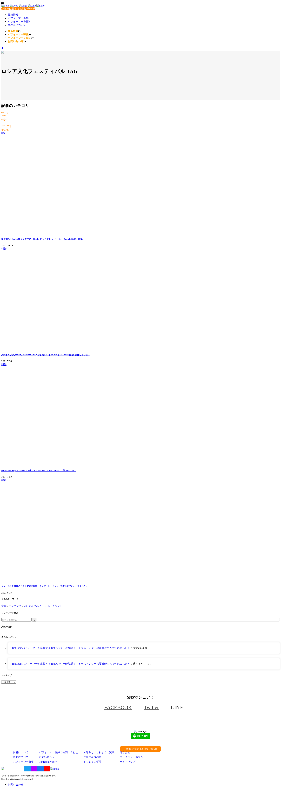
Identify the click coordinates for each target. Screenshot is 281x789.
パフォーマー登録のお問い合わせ (58, 752)
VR (25, 606)
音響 (4, 606)
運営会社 (125, 752)
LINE (177, 707)
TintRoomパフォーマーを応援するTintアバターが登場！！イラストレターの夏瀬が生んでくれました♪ (70, 648)
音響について (21, 752)
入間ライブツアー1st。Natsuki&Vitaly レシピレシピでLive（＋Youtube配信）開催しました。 (45, 354)
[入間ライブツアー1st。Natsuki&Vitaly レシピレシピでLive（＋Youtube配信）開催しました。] (140, 300)
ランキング (15, 606)
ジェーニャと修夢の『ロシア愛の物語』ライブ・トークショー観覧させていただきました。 (44, 586)
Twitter (151, 707)
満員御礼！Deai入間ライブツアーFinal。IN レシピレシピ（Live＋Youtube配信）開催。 (42, 239)
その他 (5, 129)
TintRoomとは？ (48, 761)
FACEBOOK (118, 707)
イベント (57, 606)
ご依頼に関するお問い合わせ (18, 8)
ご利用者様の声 (92, 757)
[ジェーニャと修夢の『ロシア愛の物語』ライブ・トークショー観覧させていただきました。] (140, 531)
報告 (4, 119)
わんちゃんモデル (40, 606)
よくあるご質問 (92, 761)
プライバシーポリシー (133, 757)
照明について (21, 757)
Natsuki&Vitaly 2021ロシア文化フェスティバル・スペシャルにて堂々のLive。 (38, 470)
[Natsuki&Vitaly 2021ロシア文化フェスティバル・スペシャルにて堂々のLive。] (140, 415)
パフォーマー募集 (23, 761)
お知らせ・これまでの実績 (98, 752)
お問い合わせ (47, 757)
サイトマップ (127, 761)
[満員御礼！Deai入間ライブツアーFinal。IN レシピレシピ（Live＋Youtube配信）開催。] (140, 184)
